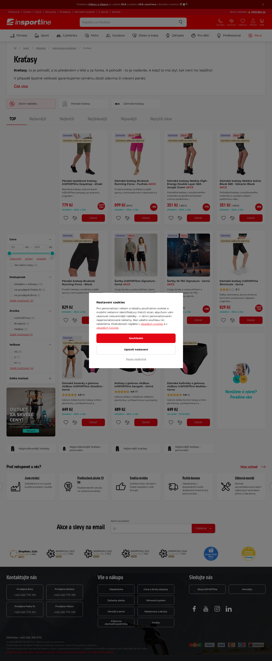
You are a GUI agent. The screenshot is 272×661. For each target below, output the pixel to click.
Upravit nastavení (136, 349)
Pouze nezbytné (136, 359)
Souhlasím (136, 338)
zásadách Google (107, 327)
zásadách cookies (152, 324)
